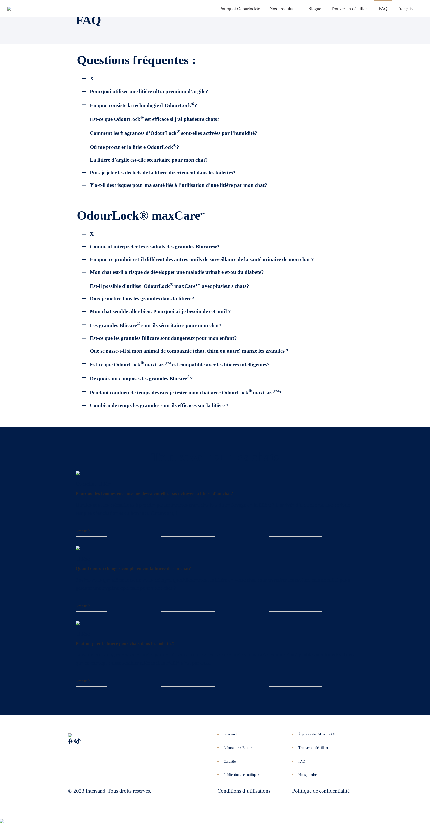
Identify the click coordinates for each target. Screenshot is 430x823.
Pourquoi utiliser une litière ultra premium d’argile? (149, 91)
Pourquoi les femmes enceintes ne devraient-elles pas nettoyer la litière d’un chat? (154, 493)
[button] (219, 78)
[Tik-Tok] (78, 741)
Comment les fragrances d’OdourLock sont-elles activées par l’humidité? (173, 133)
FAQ (383, 8)
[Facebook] (69, 741)
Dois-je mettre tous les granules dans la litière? (142, 299)
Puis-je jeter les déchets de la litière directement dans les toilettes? (163, 173)
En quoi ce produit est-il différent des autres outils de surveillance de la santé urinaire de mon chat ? (202, 259)
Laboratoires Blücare (238, 748)
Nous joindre (307, 775)
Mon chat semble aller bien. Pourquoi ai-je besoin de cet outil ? (160, 311)
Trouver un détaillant (350, 8)
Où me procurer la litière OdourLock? (134, 147)
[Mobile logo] (2, 817)
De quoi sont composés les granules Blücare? (141, 379)
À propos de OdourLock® (316, 734)
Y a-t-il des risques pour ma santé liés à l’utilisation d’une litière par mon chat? (178, 185)
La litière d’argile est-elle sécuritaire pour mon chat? (149, 160)
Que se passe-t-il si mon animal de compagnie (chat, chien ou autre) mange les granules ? (189, 351)
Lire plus (82, 531)
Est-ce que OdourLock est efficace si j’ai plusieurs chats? (155, 119)
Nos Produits (281, 8)
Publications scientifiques (241, 775)
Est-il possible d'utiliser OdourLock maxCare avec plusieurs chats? (169, 286)
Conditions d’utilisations (243, 791)
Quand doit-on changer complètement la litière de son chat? (133, 568)
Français (405, 8)
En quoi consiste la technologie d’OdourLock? (143, 105)
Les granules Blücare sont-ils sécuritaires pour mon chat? (156, 325)
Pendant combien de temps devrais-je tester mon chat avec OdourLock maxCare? (186, 393)
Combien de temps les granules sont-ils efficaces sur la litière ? (159, 405)
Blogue (314, 8)
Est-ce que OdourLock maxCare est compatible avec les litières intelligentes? (180, 365)
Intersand (230, 734)
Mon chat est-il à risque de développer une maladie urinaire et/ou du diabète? (177, 272)
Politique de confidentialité (321, 791)
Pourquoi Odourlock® (239, 8)
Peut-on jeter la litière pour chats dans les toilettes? (125, 643)
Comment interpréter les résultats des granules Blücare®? (155, 247)
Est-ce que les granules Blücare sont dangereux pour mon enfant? (163, 338)
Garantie (230, 761)
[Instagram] (73, 741)
